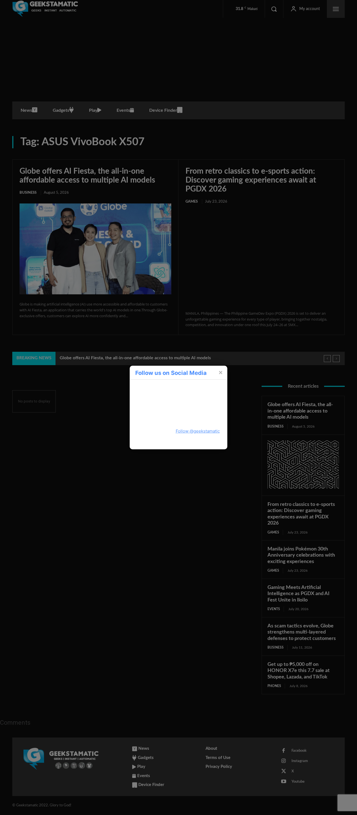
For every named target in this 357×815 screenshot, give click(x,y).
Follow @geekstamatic (198, 431)
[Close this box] (220, 372)
